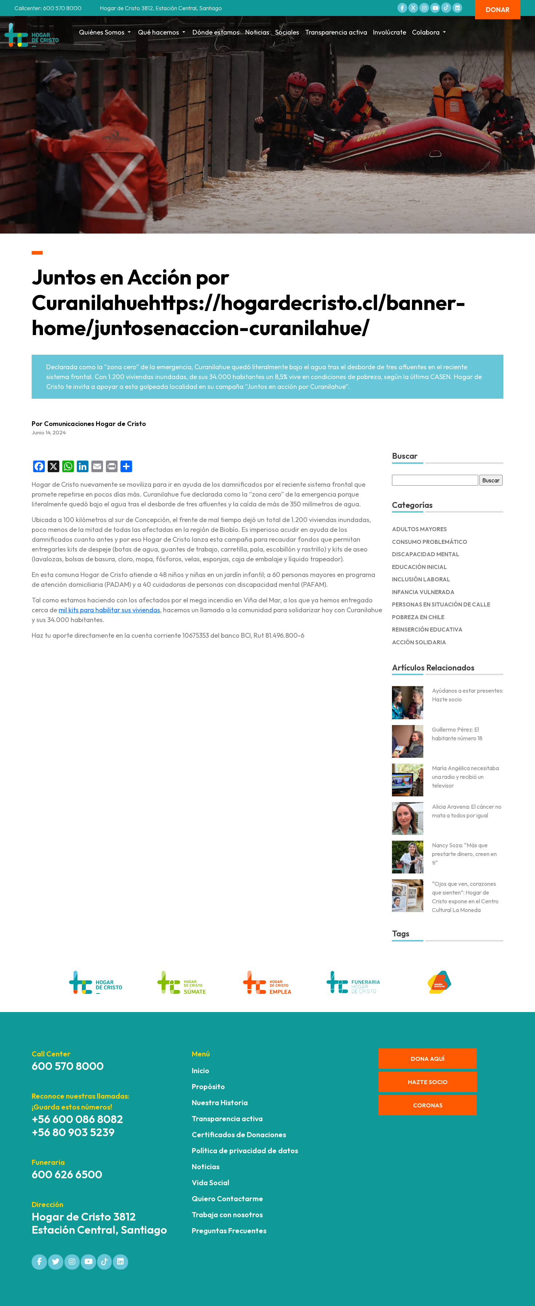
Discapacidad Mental (425, 554)
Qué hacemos (158, 32)
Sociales (287, 32)
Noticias (257, 32)
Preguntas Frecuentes (229, 1230)
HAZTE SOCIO (428, 1082)
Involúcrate (389, 32)
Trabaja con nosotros (227, 1214)
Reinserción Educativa (427, 629)
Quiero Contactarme (227, 1198)
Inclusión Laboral (421, 579)
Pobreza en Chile (418, 617)
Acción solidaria (419, 642)
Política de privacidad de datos (245, 1150)
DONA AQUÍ (427, 1058)
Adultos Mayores (419, 529)
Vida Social (210, 1182)
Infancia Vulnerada (423, 592)
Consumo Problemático (429, 541)
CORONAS (428, 1105)
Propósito (208, 1086)
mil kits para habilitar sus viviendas (109, 610)
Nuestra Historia (220, 1102)
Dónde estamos (216, 32)
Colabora (426, 32)
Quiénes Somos (101, 32)
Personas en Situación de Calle (441, 604)
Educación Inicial (419, 567)
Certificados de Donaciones (239, 1134)
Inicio (200, 1070)
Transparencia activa (336, 32)
